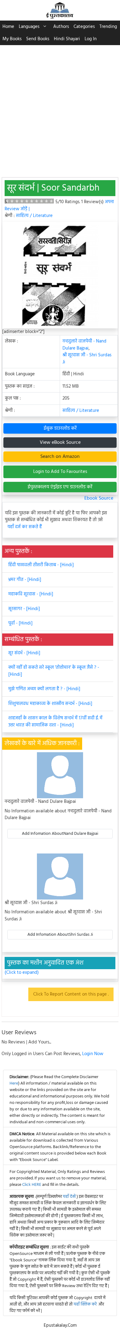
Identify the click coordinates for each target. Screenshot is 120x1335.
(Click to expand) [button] (22, 972)
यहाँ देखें (70, 1196)
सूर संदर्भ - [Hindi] (24, 653)
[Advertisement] (60, 108)
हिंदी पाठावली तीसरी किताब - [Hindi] (41, 565)
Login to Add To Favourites (60, 471)
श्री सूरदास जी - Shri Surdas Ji (86, 358)
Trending (108, 26)
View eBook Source (60, 443)
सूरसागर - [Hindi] (24, 609)
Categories (84, 26)
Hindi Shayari (67, 39)
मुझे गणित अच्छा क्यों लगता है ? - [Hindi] (44, 689)
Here (14, 1083)
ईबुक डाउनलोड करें (60, 428)
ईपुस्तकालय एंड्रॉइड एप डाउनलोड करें (60, 487)
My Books (12, 39)
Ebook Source (98, 498)
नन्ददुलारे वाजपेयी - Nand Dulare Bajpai (84, 345)
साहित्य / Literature (34, 215)
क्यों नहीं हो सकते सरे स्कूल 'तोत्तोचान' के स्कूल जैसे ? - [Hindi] (53, 671)
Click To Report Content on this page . (71, 994)
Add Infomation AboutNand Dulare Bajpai (60, 833)
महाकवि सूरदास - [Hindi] (30, 594)
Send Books (37, 39)
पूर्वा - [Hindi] (20, 623)
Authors (61, 26)
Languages (29, 26)
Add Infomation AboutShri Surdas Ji (60, 934)
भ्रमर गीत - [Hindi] (24, 579)
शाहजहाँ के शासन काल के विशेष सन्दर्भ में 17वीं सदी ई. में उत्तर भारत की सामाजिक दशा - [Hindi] (55, 721)
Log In (91, 39)
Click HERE (31, 1184)
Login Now (92, 1054)
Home (8, 26)
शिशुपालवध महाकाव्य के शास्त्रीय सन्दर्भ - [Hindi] (50, 703)
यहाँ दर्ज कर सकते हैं (24, 527)
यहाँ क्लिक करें (85, 1304)
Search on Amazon (60, 457)
